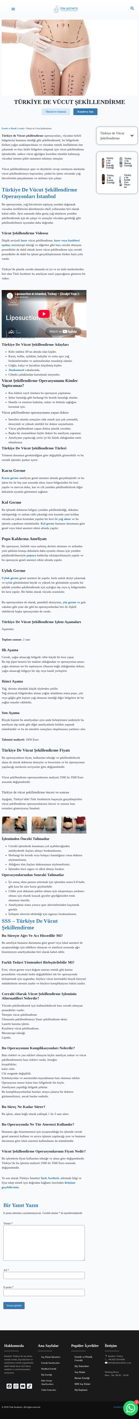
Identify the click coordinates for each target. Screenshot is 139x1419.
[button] (13, 9)
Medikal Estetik (48, 1369)
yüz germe (69, 602)
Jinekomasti (16, 370)
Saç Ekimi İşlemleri (50, 1357)
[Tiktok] (29, 1386)
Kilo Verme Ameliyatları (47, 1382)
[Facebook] (9, 1386)
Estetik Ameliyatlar (50, 1363)
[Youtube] (22, 1386)
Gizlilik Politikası (121, 1407)
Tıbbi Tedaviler (48, 1390)
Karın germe (10, 478)
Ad (6, 1270)
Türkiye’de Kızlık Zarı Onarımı (127, 181)
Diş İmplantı (81, 1390)
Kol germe (47, 523)
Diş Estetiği (46, 1374)
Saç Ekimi (80, 1372)
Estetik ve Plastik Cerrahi (13, 128)
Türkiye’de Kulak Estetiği (110, 179)
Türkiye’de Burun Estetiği (128, 162)
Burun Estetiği (82, 1378)
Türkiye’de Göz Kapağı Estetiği (110, 163)
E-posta (8, 1287)
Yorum (8, 1223)
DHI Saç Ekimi (82, 1384)
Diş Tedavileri (82, 1366)
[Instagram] (15, 1386)
